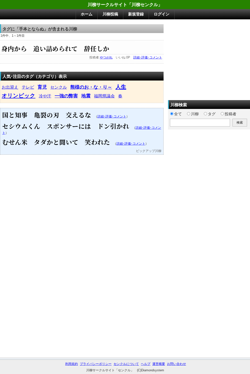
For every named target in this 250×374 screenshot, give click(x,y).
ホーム (87, 14)
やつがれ (106, 57)
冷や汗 (45, 96)
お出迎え (10, 87)
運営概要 (158, 364)
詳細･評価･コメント (147, 57)
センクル (58, 87)
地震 (86, 95)
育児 (42, 87)
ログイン (161, 14)
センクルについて (126, 364)
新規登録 (136, 14)
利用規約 (71, 364)
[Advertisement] (209, 58)
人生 (120, 87)
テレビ (28, 87)
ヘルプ (145, 364)
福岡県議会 (104, 96)
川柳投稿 (110, 14)
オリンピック (18, 96)
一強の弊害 (66, 95)
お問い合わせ (176, 364)
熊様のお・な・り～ (91, 87)
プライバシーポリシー (96, 364)
